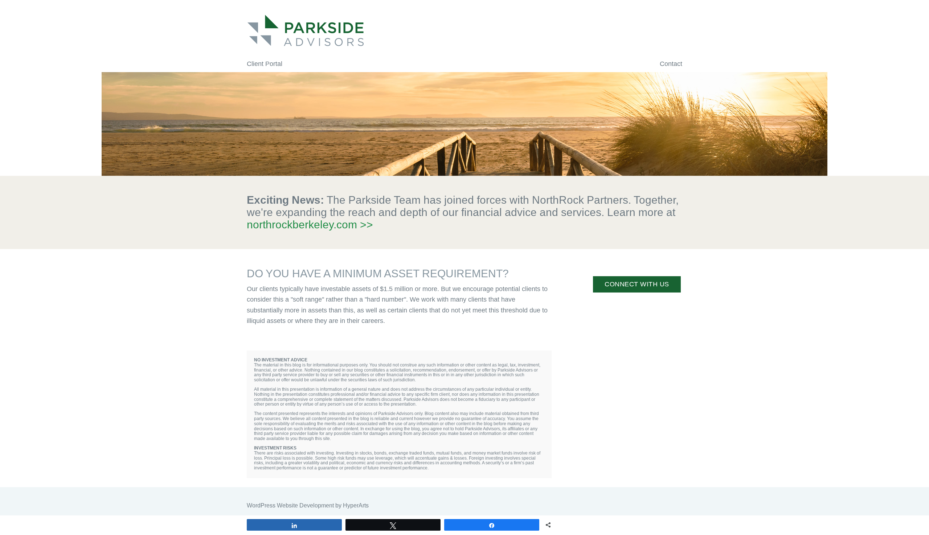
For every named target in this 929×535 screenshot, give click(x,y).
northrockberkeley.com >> (310, 225)
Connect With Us (637, 284)
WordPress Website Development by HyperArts (308, 505)
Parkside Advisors (464, 30)
